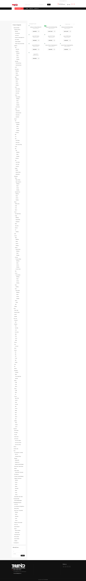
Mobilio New (18, 174)
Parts (14, 450)
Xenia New (17, 116)
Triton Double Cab (18, 376)
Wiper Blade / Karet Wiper (18, 496)
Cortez (16, 426)
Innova (16, 273)
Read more (34, 31)
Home (27, 8)
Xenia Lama (17, 114)
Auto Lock (16, 504)
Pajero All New (18, 179)
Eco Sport (16, 346)
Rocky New (17, 69)
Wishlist (71, 4)
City (15, 136)
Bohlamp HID (17, 460)
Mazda (15, 368)
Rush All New (18, 290)
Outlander (16, 372)
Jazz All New (18, 162)
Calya (16, 402)
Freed (16, 146)
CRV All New (18, 140)
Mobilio (16, 168)
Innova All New (18, 274)
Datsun (15, 342)
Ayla (15, 47)
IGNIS (16, 223)
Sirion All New (18, 88)
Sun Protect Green (18, 442)
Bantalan (16, 31)
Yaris (16, 304)
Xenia (16, 108)
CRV (15, 138)
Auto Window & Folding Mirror (19, 506)
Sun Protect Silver (18, 444)
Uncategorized (16, 542)
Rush (16, 288)
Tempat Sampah (17, 41)
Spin (15, 322)
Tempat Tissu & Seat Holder (19, 43)
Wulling (15, 306)
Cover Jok (15, 318)
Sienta (16, 300)
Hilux (15, 271)
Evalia (16, 205)
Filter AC (16, 454)
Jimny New (16, 225)
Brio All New (17, 122)
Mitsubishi (16, 176)
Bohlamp (15, 458)
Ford (15, 344)
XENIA (16, 340)
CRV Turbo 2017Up (19, 144)
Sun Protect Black (18, 440)
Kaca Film (15, 428)
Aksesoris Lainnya (17, 29)
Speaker (15, 316)
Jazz (15, 160)
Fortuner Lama (18, 269)
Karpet (15, 528)
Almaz (16, 422)
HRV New (17, 158)
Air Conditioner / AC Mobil (18, 452)
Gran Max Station (18, 65)
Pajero (16, 178)
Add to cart (50, 31)
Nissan (15, 201)
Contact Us (36, 8)
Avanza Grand (18, 249)
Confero (16, 424)
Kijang (16, 410)
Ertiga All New (18, 219)
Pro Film (15, 434)
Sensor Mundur (16, 538)
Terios (16, 95)
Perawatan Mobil (16, 498)
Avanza (16, 247)
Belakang (17, 53)
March (16, 209)
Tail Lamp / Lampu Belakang (18, 476)
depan (17, 262)
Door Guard (17, 39)
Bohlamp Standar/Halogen (19, 464)
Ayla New (17, 51)
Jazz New (17, 166)
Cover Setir (17, 35)
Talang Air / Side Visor (17, 478)
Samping (17, 59)
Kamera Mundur (16, 526)
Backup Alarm (16, 508)
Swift (15, 233)
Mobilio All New (18, 172)
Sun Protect (16, 438)
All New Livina (17, 203)
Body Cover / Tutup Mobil (18, 510)
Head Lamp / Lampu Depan (18, 466)
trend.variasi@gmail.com (63, 0)
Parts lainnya (16, 474)
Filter (23, 555)
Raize (16, 284)
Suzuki (15, 211)
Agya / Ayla (17, 398)
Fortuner (16, 257)
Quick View (36, 29)
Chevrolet (16, 320)
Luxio (16, 67)
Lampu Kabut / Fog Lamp (19, 472)
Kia (14, 366)
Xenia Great (18, 110)
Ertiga (16, 215)
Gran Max (16, 61)
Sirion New (17, 93)
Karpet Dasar (17, 532)
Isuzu (15, 364)
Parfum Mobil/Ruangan (18, 500)
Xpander (16, 378)
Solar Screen (16, 436)
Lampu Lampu (16, 470)
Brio (15, 120)
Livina (16, 207)
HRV (15, 148)
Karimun (16, 227)
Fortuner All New (18, 259)
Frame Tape (16, 310)
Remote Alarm (16, 536)
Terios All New (18, 96)
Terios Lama (18, 106)
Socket (15, 314)
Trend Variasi (46, 579)
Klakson (15, 468)
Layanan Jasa (16, 448)
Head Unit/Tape (16, 312)
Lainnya (17, 57)
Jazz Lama (17, 164)
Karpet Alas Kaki (17, 530)
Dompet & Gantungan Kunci (19, 37)
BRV (15, 134)
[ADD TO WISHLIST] (39, 31)
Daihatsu (15, 45)
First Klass (16, 432)
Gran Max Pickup (18, 63)
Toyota (15, 235)
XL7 (15, 229)
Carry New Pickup (18, 213)
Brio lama (17, 132)
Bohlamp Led (17, 462)
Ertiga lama (17, 221)
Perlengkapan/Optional (17, 502)
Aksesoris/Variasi (16, 27)
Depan (17, 55)
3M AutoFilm (16, 430)
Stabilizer (15, 540)
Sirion (16, 87)
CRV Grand (17, 142)
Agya (16, 237)
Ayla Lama (17, 49)
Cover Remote (17, 33)
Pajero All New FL (18, 181)
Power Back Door (17, 534)
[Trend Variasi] (15, 5)
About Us (31, 8)
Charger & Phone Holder (18, 522)
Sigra (16, 77)
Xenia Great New (18, 112)
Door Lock (16, 524)
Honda (15, 118)
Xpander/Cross (17, 191)
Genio (15, 348)
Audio (15, 308)
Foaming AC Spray (18, 456)
